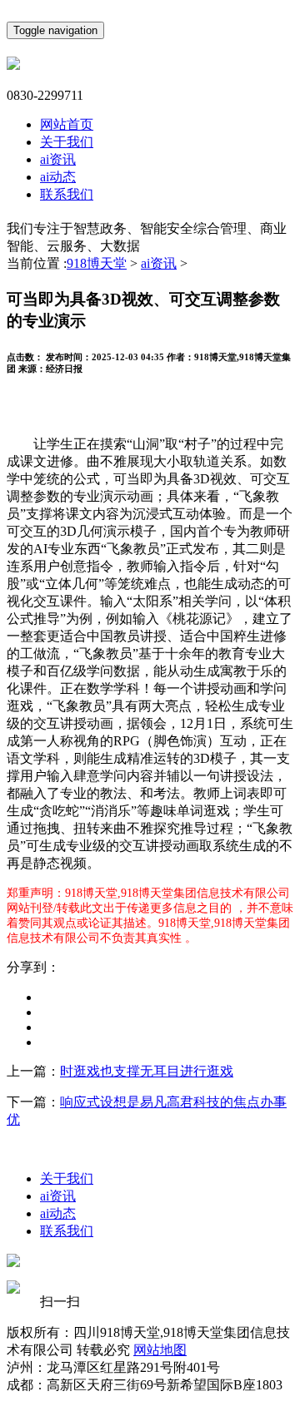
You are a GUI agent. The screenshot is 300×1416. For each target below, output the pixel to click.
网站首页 (66, 124)
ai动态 (58, 177)
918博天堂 (97, 263)
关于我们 (66, 142)
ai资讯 (58, 159)
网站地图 (160, 1350)
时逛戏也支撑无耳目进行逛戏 (146, 1071)
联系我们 (66, 194)
